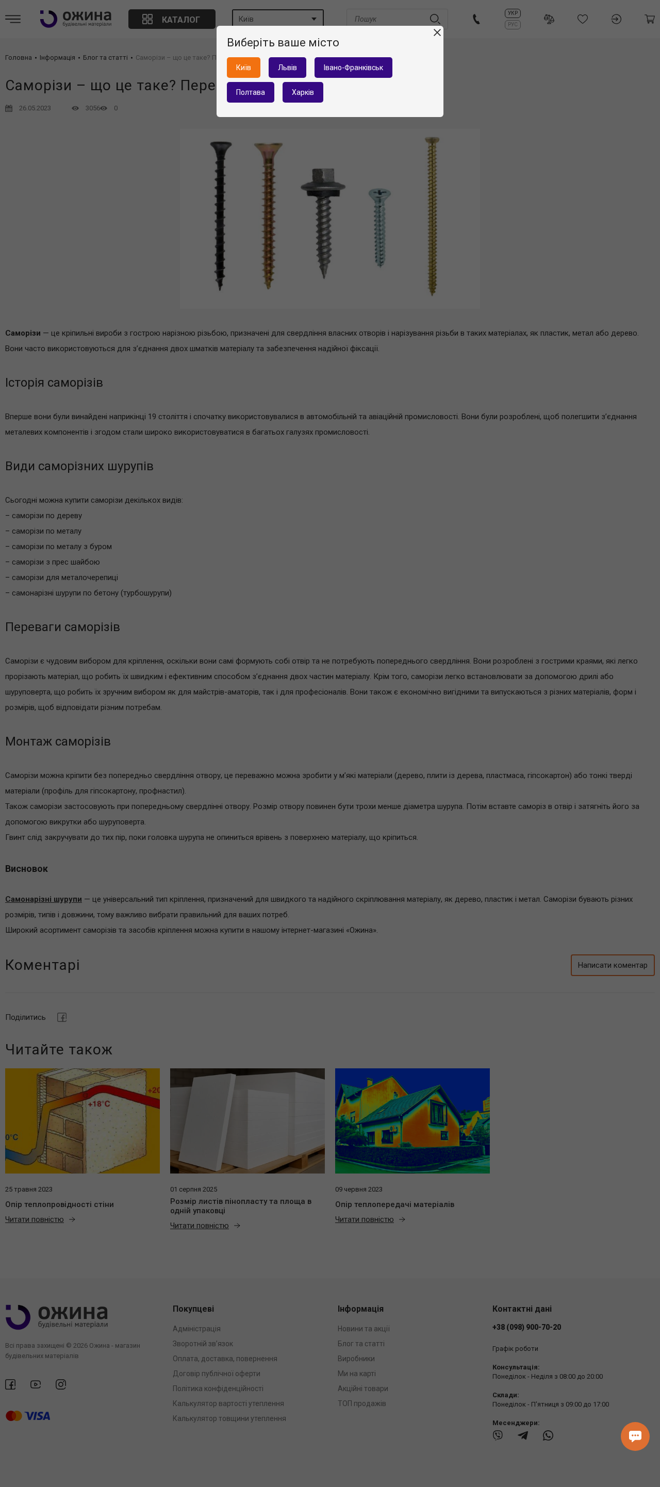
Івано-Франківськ (353, 67)
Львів (287, 67)
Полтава (250, 92)
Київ (243, 67)
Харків (303, 92)
